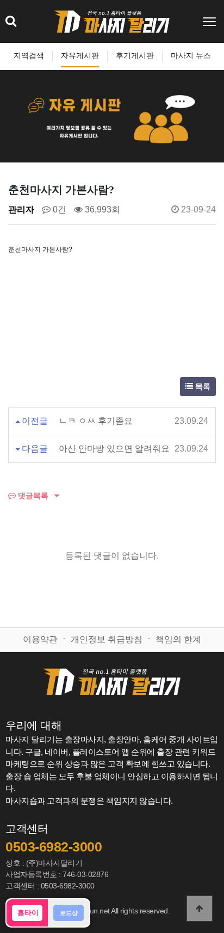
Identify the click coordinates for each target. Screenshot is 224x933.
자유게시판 (80, 56)
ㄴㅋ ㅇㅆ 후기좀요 (96, 420)
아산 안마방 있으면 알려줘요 (114, 448)
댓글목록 (32, 495)
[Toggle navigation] (210, 22)
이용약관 (40, 639)
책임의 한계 (178, 639)
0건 (58, 209)
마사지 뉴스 (191, 56)
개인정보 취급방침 (106, 639)
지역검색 (29, 56)
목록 (201, 387)
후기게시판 (135, 56)
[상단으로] (199, 908)
